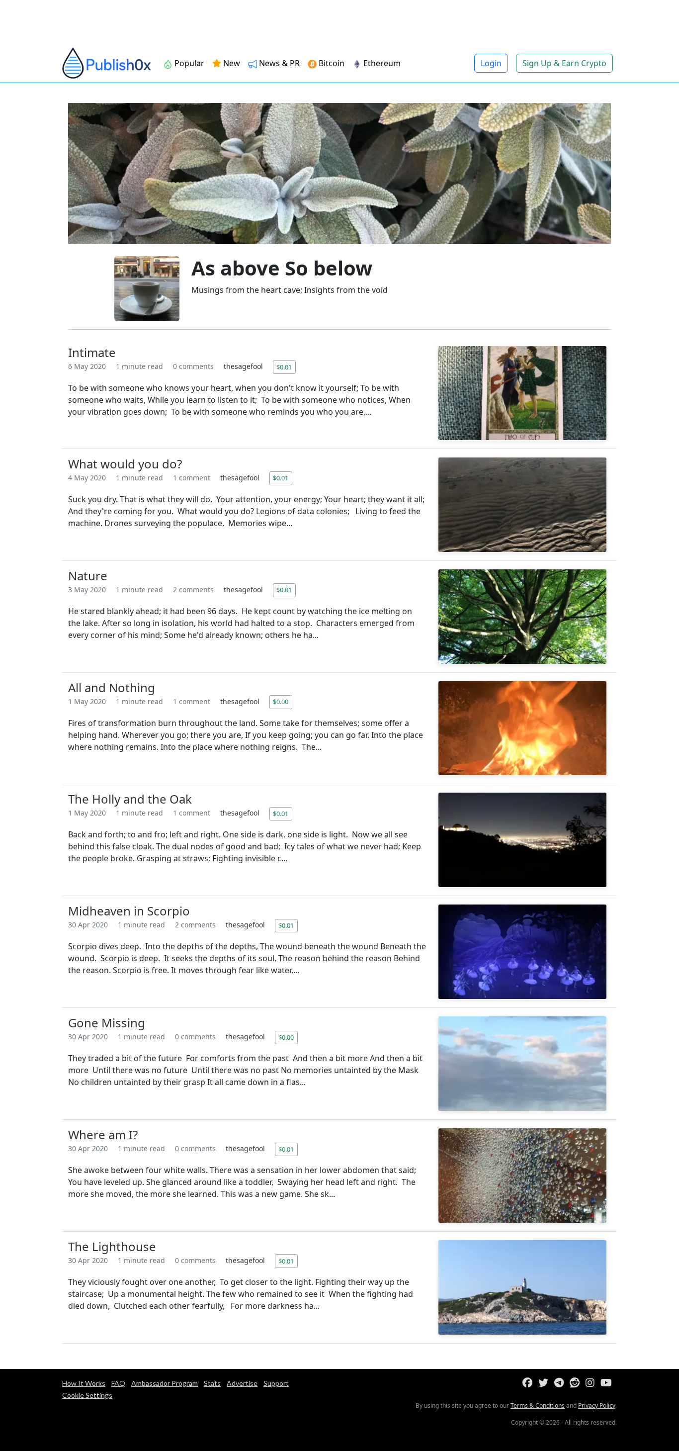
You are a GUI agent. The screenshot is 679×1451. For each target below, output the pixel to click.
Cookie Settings (87, 1395)
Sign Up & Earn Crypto (564, 63)
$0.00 (280, 701)
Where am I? (103, 1134)
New (230, 63)
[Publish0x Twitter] (545, 1383)
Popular (188, 63)
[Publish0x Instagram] (592, 1383)
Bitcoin (330, 63)
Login (491, 63)
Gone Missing (106, 1022)
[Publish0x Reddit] (577, 1383)
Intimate (92, 352)
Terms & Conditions (537, 1405)
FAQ (118, 1383)
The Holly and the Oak (130, 799)
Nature (87, 575)
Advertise (242, 1383)
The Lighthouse (112, 1246)
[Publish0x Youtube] (608, 1383)
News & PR (278, 63)
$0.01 (284, 367)
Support (276, 1383)
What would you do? (125, 463)
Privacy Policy (596, 1405)
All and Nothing (111, 687)
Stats (212, 1383)
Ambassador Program (164, 1383)
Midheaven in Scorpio (129, 911)
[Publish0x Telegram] (561, 1383)
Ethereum (381, 63)
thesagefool (244, 366)
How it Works (83, 1383)
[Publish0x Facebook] (529, 1383)
